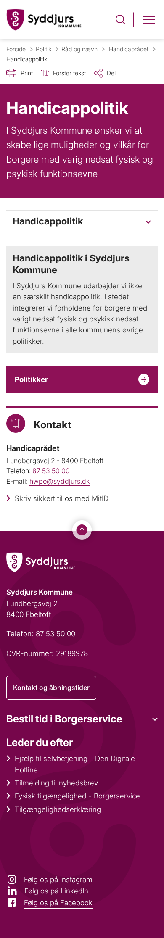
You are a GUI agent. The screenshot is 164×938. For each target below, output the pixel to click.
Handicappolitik (48, 221)
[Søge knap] (120, 19)
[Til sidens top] (82, 530)
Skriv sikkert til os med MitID (61, 498)
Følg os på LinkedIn (56, 891)
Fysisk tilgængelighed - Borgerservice (77, 796)
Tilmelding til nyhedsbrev (56, 783)
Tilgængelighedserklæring (58, 809)
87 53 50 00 (51, 470)
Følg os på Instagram (58, 879)
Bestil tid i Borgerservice (64, 719)
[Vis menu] (149, 19)
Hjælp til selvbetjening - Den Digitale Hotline (75, 764)
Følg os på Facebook (58, 902)
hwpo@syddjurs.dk (59, 481)
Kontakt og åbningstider (51, 687)
